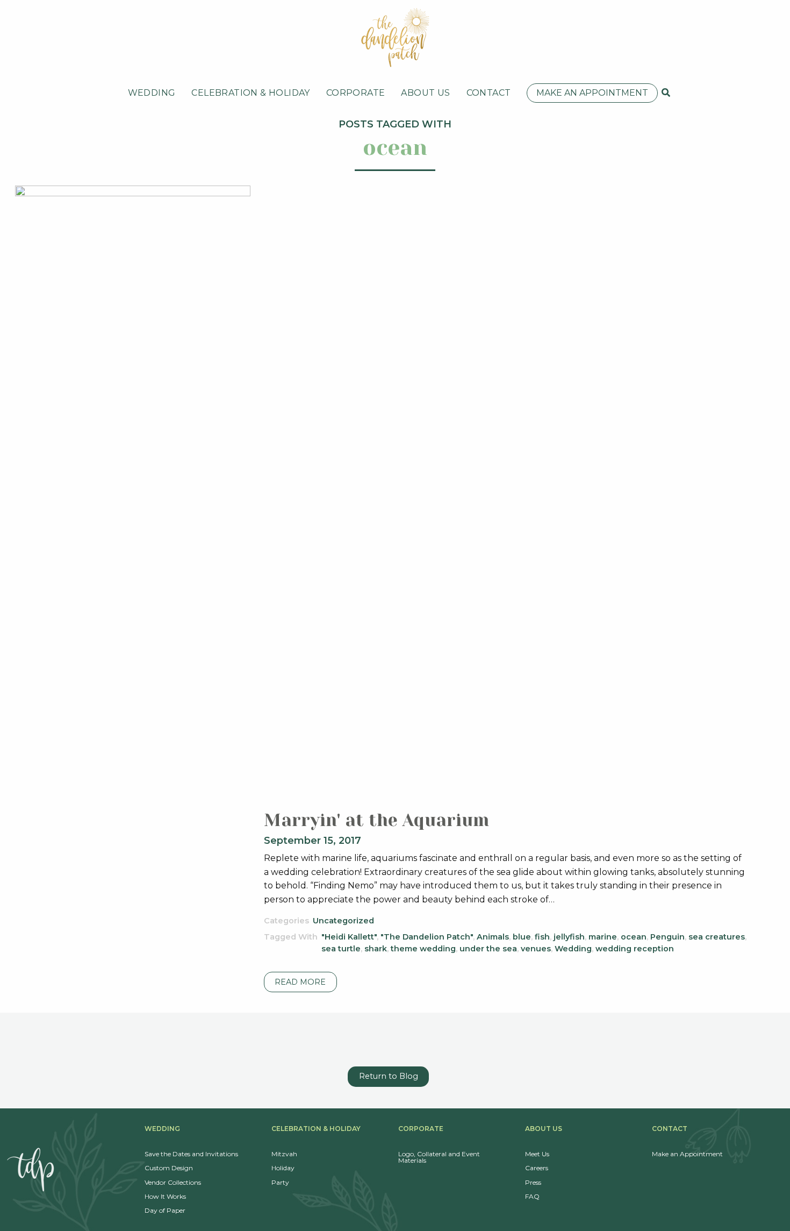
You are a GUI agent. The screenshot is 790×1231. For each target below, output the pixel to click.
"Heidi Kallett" (349, 937)
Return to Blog (388, 1076)
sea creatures (716, 937)
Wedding (152, 93)
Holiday (283, 1168)
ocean (634, 937)
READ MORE (300, 982)
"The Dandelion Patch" (426, 937)
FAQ (532, 1196)
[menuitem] (152, 93)
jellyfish (569, 937)
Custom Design (169, 1168)
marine (602, 937)
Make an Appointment (592, 93)
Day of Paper (165, 1210)
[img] (666, 92)
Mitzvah (284, 1154)
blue (522, 937)
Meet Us (537, 1154)
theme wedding (423, 949)
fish (542, 937)
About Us (425, 93)
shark (375, 949)
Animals (493, 937)
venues (536, 949)
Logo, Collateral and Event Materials (439, 1157)
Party (280, 1182)
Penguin (667, 937)
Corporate (355, 93)
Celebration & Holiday (250, 93)
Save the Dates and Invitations (191, 1154)
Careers (536, 1168)
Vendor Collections (173, 1182)
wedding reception (634, 949)
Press (533, 1182)
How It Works (165, 1196)
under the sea (488, 949)
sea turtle (341, 949)
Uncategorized (343, 921)
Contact (488, 93)
